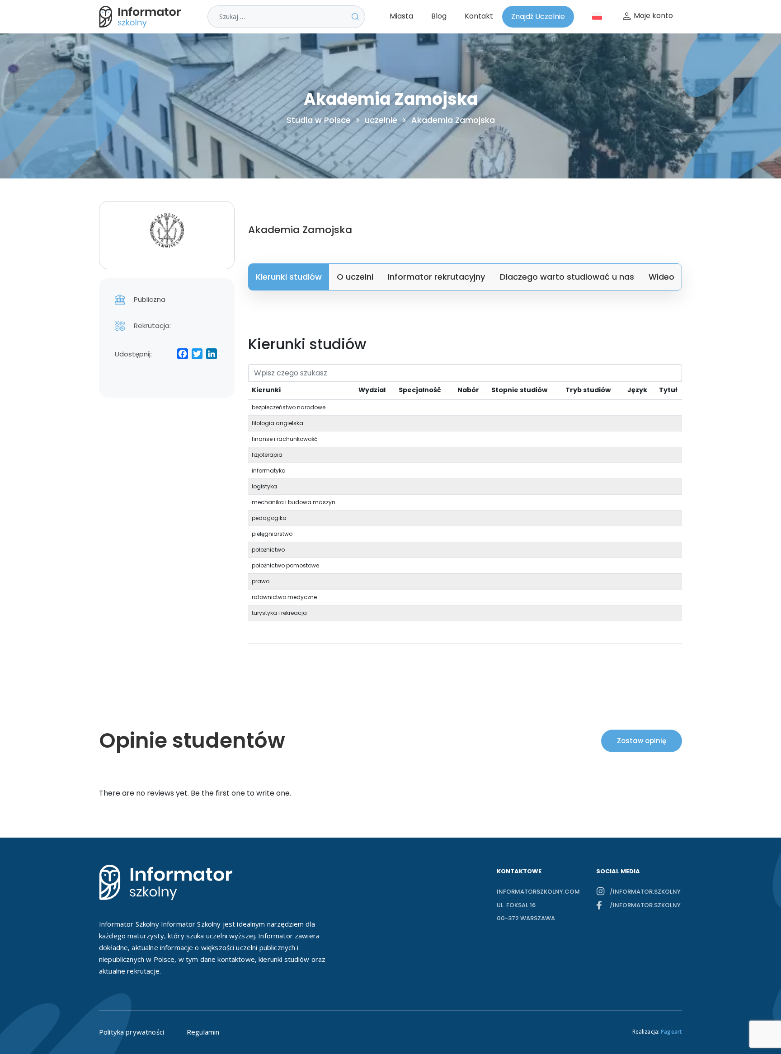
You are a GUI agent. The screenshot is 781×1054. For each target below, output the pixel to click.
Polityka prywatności (131, 1031)
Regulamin (203, 1031)
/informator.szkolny (645, 891)
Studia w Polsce (319, 120)
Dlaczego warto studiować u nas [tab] (567, 276)
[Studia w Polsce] (142, 17)
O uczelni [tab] (355, 276)
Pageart (671, 1031)
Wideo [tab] (661, 276)
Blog (439, 16)
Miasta (401, 16)
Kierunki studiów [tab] (289, 276)
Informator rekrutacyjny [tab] (436, 276)
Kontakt (479, 16)
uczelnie (381, 120)
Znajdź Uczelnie (538, 16)
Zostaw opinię (641, 740)
